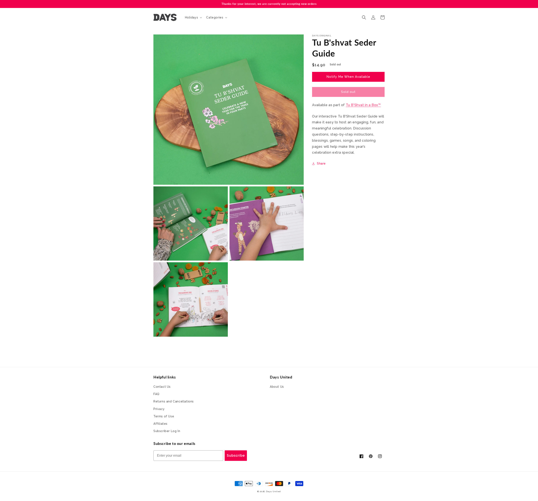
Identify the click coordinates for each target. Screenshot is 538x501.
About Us (277, 386)
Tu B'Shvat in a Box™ (363, 105)
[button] (193, 17)
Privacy (159, 409)
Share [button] (321, 163)
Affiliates (160, 423)
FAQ (156, 394)
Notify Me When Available (348, 77)
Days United (273, 491)
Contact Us (162, 386)
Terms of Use (163, 416)
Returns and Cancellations (173, 401)
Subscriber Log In (166, 431)
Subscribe (236, 455)
